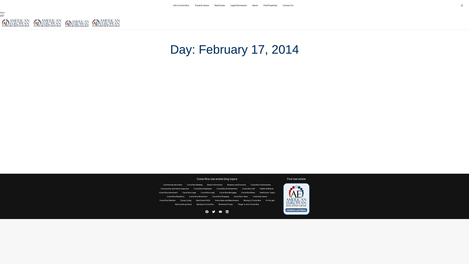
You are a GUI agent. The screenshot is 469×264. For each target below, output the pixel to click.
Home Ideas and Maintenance (227, 200)
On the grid (270, 200)
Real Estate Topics (267, 193)
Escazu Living (186, 200)
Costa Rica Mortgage (227, 193)
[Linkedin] (227, 212)
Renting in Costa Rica (205, 204)
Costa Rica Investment (168, 193)
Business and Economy (236, 185)
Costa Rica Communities (261, 185)
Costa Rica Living (207, 193)
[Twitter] (214, 212)
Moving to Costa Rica (252, 200)
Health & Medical (266, 189)
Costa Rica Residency (175, 196)
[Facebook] (207, 212)
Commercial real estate (172, 185)
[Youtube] (220, 212)
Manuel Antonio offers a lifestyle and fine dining (152, 147)
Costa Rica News (248, 193)
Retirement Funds (226, 204)
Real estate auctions (183, 204)
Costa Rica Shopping (220, 196)
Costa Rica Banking (194, 185)
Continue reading (15, 167)
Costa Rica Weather (168, 200)
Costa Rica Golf (248, 189)
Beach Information (214, 185)
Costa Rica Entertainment (227, 189)
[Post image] (59, 102)
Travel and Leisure (260, 196)
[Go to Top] (465, 260)
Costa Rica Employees (203, 189)
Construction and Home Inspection (175, 189)
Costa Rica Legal (189, 193)
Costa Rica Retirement (198, 196)
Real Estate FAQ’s (203, 200)
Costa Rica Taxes (241, 196)
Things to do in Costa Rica (248, 204)
